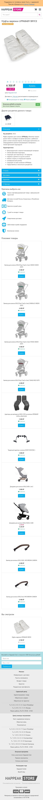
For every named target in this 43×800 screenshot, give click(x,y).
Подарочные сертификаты (21, 687)
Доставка (6, 175)
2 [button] (10, 81)
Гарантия (6, 179)
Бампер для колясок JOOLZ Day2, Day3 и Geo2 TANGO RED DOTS (22, 380)
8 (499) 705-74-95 (20, 708)
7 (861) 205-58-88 (18, 741)
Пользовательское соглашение (11, 783)
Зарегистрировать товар (21, 695)
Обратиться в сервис (21, 698)
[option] (22, 45)
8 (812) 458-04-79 (17, 729)
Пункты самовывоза (21, 678)
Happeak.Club (12, 93)
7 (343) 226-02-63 (17, 738)
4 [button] (16, 81)
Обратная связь (21, 722)
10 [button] (34, 81)
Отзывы (5, 171)
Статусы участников (21, 761)
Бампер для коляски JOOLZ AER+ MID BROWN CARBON (21, 560)
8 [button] (28, 81)
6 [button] (22, 81)
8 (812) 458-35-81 (17, 705)
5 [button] (19, 81)
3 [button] (13, 81)
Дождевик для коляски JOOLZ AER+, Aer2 (21, 486)
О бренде (6, 184)
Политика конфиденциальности (31, 783)
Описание (6, 129)
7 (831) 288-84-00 (16, 744)
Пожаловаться (21, 725)
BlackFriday (21, 772)
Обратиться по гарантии (21, 701)
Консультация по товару (16, 99)
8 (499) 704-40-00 (20, 732)
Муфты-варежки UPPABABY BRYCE (21, 637)
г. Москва (15, 96)
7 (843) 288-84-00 (20, 735)
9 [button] (31, 81)
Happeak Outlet (21, 769)
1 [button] (7, 81)
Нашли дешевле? (30, 99)
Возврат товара (21, 681)
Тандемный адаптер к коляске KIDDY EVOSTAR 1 (21, 450)
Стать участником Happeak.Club (21, 755)
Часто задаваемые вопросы (21, 719)
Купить (32, 86)
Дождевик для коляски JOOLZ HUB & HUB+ (21, 523)
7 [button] (25, 81)
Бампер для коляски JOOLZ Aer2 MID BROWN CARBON (21, 597)
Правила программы (21, 758)
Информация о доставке (21, 675)
